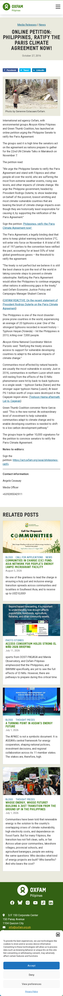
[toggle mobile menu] (58, 7)
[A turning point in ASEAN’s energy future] (31, 702)
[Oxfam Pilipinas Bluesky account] (20, 902)
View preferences (31, 984)
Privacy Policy (31, 991)
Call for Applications (29, 557)
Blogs (9, 557)
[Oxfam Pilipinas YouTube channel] (35, 902)
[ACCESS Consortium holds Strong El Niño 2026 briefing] (31, 620)
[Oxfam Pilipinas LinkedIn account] (50, 902)
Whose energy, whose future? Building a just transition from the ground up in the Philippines (31, 806)
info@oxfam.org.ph (20, 927)
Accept (31, 965)
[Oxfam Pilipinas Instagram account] (27, 902)
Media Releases (27, 24)
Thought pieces (25, 720)
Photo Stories (15, 640)
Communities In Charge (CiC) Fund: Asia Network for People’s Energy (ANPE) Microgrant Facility (30, 564)
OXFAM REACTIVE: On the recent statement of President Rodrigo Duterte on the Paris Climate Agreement (30, 304)
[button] (58, 934)
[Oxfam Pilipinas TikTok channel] (43, 902)
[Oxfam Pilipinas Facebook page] (12, 902)
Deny (31, 974)
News (42, 24)
